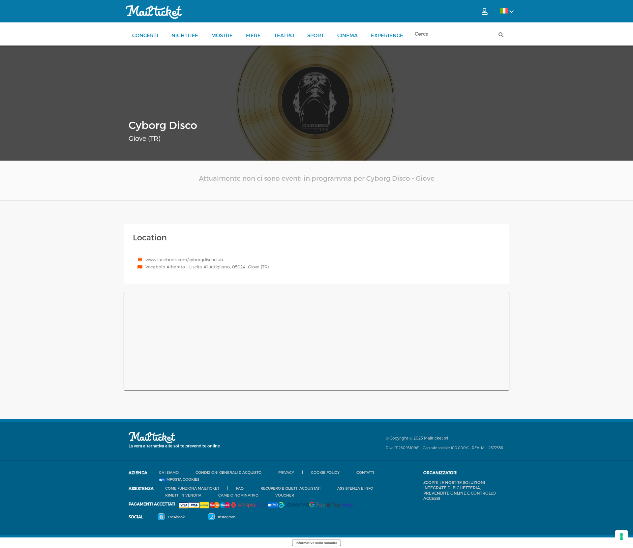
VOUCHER (284, 495)
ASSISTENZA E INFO (355, 488)
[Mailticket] (154, 12)
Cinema (347, 35)
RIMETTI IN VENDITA (183, 495)
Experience (387, 35)
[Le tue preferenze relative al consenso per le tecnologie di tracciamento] (621, 536)
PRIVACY (286, 472)
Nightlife (184, 35)
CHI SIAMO (169, 472)
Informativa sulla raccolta (316, 543)
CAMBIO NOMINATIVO (238, 495)
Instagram (226, 517)
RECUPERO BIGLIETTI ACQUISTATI (290, 488)
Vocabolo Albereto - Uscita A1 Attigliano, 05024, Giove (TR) (207, 266)
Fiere (253, 35)
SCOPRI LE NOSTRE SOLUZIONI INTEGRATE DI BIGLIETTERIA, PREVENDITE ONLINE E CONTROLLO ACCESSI (459, 490)
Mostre (222, 35)
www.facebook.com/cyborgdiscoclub (184, 259)
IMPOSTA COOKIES (182, 479)
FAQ (240, 488)
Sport (315, 35)
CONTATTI (365, 472)
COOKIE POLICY (325, 472)
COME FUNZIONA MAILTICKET (192, 488)
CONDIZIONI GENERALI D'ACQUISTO (228, 472)
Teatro (284, 35)
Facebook (176, 517)
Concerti (145, 35)
